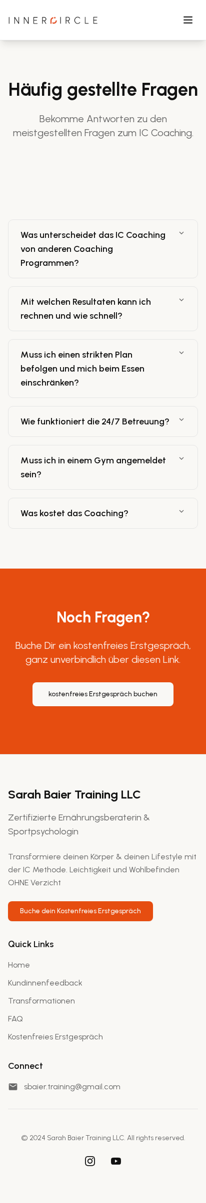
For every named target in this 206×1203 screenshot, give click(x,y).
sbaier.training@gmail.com (72, 1086)
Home (19, 965)
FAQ (15, 1018)
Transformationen (41, 1000)
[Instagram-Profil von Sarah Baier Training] (90, 1161)
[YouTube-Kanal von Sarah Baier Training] (116, 1161)
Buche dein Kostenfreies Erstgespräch (80, 911)
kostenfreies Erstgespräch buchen (103, 694)
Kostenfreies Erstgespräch (55, 1036)
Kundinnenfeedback (45, 983)
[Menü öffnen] (188, 20)
